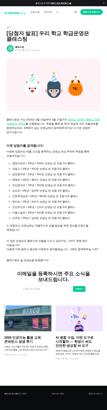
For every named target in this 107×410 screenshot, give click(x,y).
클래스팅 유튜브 (58, 394)
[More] (57, 12)
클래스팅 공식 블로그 (12, 394)
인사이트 (48, 12)
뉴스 (9, 27)
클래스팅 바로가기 (91, 12)
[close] (104, 3)
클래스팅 (19, 47)
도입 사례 (35, 12)
